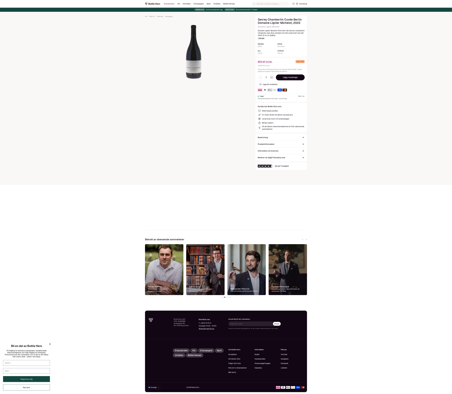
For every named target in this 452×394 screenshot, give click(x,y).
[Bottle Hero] (152, 4)
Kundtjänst (232, 354)
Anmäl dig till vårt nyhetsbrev (239, 319)
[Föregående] (302, 239)
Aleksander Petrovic (240, 289)
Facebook (284, 363)
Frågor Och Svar (234, 363)
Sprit (209, 4)
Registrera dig (26, 379)
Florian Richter (155, 287)
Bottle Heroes (229, 4)
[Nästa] (306, 239)
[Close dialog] (50, 344)
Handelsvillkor (260, 359)
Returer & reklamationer (237, 368)
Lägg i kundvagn (290, 77)
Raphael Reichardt (280, 287)
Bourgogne (169, 16)
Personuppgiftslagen (262, 363)
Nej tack (26, 387)
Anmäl (276, 324)
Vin (178, 4)
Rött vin (151, 16)
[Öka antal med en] (271, 77)
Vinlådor (216, 4)
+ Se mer (261, 38)
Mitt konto (232, 372)
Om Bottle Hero (234, 359)
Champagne (199, 4)
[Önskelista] (293, 3)
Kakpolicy (258, 368)
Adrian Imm (194, 287)
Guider (257, 354)
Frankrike (160, 16)
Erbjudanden (169, 4)
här (221, 9)
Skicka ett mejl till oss (206, 329)
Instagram (285, 359)
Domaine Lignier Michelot (268, 27)
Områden (187, 4)
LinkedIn (284, 368)
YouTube (284, 354)
